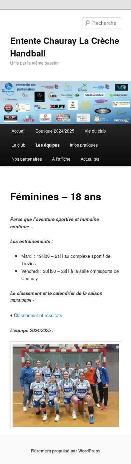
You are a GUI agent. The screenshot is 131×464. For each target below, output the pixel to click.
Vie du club (95, 131)
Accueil (19, 131)
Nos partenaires (27, 159)
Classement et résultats (38, 315)
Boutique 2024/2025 (55, 131)
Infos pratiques (84, 145)
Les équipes (48, 145)
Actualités (90, 159)
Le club (19, 145)
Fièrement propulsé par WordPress (66, 451)
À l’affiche (61, 159)
